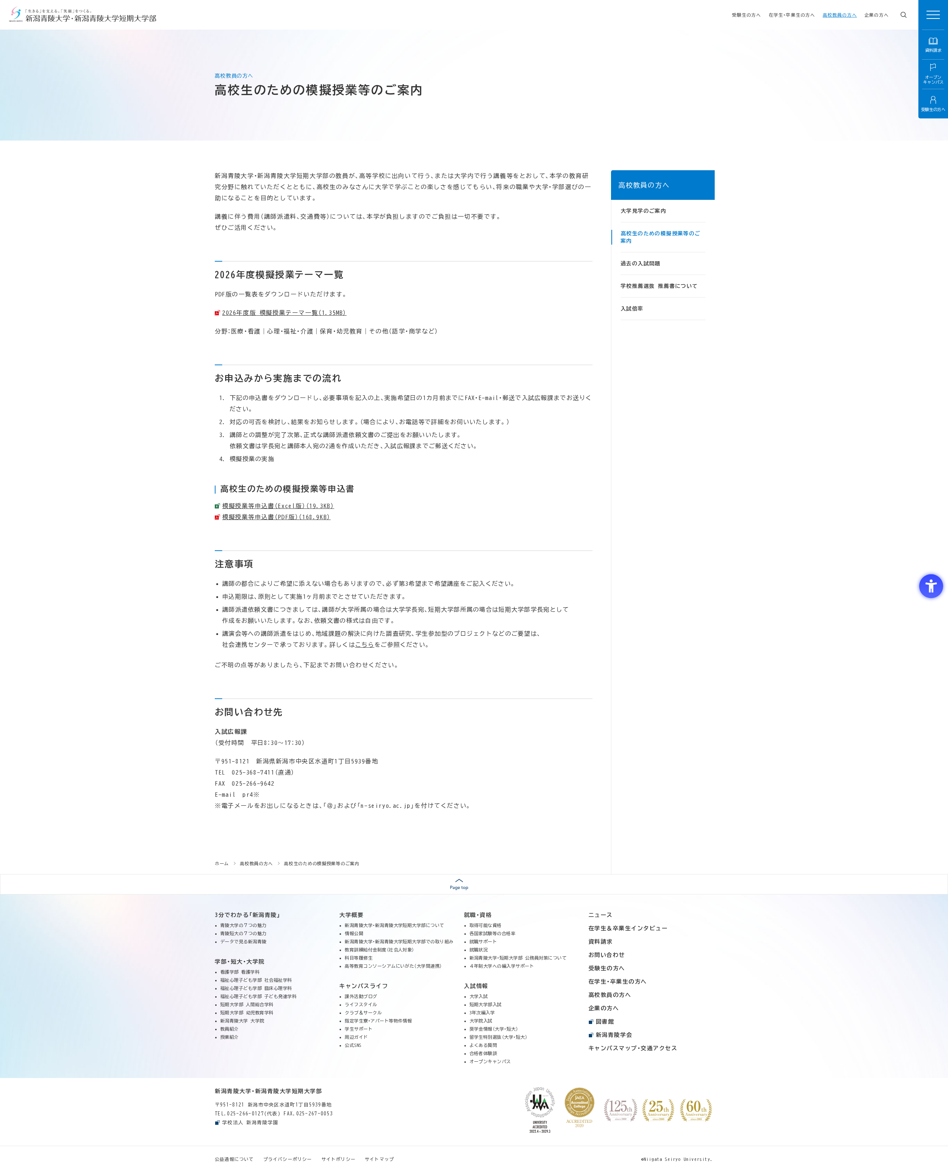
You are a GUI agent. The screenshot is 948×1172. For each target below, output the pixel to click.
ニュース (600, 915)
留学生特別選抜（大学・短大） (499, 1037)
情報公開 (354, 933)
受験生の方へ (746, 15)
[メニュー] (933, 15)
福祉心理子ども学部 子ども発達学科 (258, 996)
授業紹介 (229, 1037)
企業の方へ (876, 15)
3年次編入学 (482, 1012)
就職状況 (479, 949)
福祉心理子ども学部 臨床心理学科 (256, 988)
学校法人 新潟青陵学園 (250, 1122)
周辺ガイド (356, 1037)
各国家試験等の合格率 (493, 933)
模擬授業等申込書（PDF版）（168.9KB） (276, 517)
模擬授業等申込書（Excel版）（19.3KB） (278, 506)
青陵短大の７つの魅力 (243, 933)
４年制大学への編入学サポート (502, 966)
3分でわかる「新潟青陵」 (247, 915)
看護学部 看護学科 (240, 972)
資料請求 (600, 941)
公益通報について (234, 1159)
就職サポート (483, 941)
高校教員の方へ (840, 15)
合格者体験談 (483, 1053)
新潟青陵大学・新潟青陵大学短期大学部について (394, 925)
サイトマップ (379, 1159)
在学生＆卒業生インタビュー (628, 928)
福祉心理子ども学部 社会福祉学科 (256, 980)
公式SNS (353, 1045)
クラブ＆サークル (363, 1012)
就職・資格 (478, 915)
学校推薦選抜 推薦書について (659, 286)
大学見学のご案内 (643, 211)
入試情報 (476, 986)
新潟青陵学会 (614, 1035)
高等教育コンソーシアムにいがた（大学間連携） (393, 966)
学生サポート (359, 1029)
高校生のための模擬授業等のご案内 (661, 237)
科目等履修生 (359, 958)
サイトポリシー (338, 1159)
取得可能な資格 (486, 925)
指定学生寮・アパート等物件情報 (378, 1020)
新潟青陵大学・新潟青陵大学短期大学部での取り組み (399, 941)
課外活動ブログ (361, 996)
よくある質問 (483, 1045)
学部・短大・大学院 (240, 961)
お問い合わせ (606, 955)
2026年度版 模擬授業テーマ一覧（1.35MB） (284, 313)
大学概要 (351, 915)
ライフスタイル (361, 1004)
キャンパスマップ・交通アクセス (633, 1048)
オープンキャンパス (490, 1061)
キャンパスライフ (363, 986)
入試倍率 (632, 308)
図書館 (605, 1021)
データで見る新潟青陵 (243, 941)
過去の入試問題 (641, 263)
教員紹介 (229, 1029)
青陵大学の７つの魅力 (243, 925)
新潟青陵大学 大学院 (242, 1020)
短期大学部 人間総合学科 (247, 1004)
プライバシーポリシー (287, 1159)
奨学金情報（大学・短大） (494, 1029)
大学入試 (479, 996)
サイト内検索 (903, 14)
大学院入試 (481, 1020)
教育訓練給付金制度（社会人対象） (379, 949)
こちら (364, 645)
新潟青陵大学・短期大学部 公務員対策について (518, 958)
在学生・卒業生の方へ (792, 15)
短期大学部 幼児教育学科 (247, 1012)
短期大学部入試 (486, 1004)
